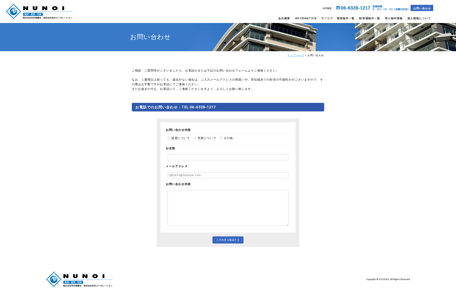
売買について (207, 138)
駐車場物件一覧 (369, 18)
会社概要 (284, 18)
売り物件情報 (394, 18)
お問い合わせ (422, 8)
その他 (228, 138)
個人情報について (419, 18)
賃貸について (180, 138)
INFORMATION (306, 18)
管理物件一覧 (346, 18)
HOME (327, 8)
